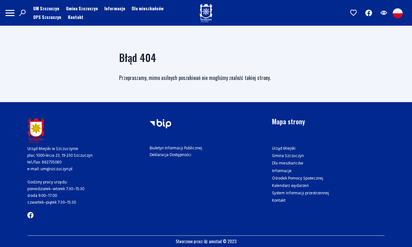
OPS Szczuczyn (47, 17)
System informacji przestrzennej (300, 193)
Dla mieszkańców (148, 8)
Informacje (114, 8)
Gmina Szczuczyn (82, 8)
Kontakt (75, 17)
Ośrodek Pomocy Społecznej (297, 178)
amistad (215, 241)
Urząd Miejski (283, 148)
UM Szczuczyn (46, 8)
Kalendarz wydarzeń (290, 185)
